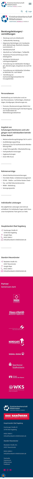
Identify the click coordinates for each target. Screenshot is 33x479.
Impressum (7, 460)
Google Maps (8, 235)
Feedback (7, 464)
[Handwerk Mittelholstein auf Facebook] (5, 470)
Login (30, 11)
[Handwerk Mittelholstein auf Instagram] (8, 470)
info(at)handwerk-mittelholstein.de (15, 240)
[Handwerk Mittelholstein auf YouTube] (11, 470)
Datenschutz (8, 462)
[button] (3, 475)
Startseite (7, 458)
